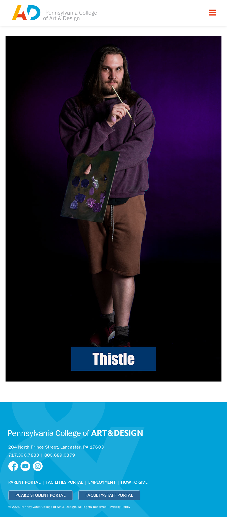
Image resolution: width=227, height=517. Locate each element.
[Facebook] (14, 465)
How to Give (134, 482)
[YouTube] (26, 465)
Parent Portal (24, 482)
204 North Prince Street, (56, 447)
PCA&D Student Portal (41, 495)
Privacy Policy (120, 507)
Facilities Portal (64, 482)
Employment (102, 482)
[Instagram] (38, 465)
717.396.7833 (23, 455)
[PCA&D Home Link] (54, 13)
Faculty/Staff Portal (109, 495)
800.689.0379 (59, 455)
